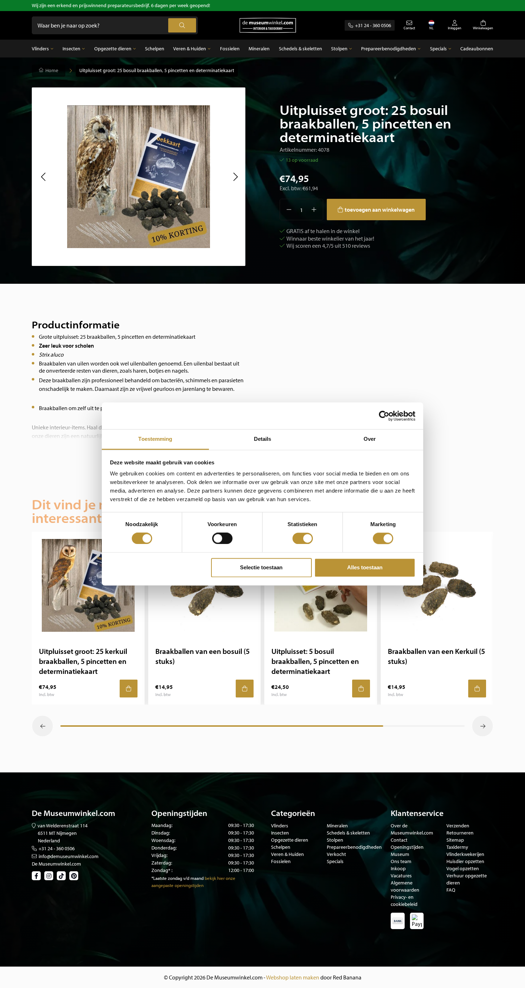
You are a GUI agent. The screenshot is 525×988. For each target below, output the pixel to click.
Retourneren (460, 833)
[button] (43, 176)
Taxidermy (457, 847)
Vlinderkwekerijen (465, 854)
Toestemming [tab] (155, 439)
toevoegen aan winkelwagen (380, 209)
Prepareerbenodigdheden (388, 48)
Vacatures (401, 875)
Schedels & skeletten (300, 48)
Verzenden (457, 825)
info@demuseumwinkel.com (69, 856)
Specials (438, 48)
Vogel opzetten (462, 868)
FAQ (450, 890)
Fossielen (230, 48)
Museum (400, 854)
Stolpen (339, 48)
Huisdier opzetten (465, 861)
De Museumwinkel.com (56, 864)
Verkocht (336, 854)
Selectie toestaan (261, 567)
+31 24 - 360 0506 (373, 25)
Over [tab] (370, 439)
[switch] (222, 538)
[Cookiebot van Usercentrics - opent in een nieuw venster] (384, 415)
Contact (399, 840)
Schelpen (154, 48)
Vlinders (40, 48)
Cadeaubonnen (476, 48)
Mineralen (259, 48)
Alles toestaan (364, 567)
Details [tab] (262, 439)
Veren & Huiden (189, 48)
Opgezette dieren (112, 48)
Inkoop (398, 868)
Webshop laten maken (292, 977)
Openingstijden (407, 847)
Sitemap (455, 840)
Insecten (71, 48)
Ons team (401, 861)
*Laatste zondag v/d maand (177, 878)
